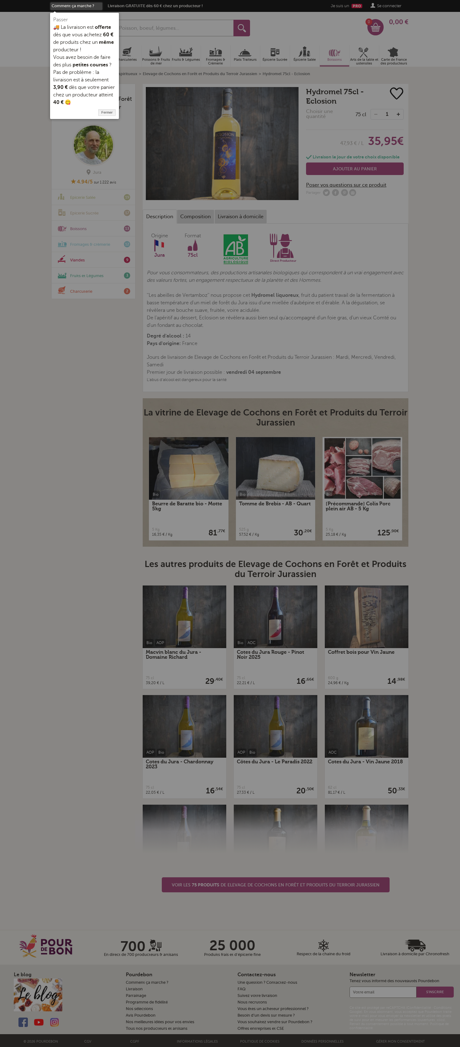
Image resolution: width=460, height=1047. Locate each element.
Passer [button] (60, 20)
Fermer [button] (107, 112)
